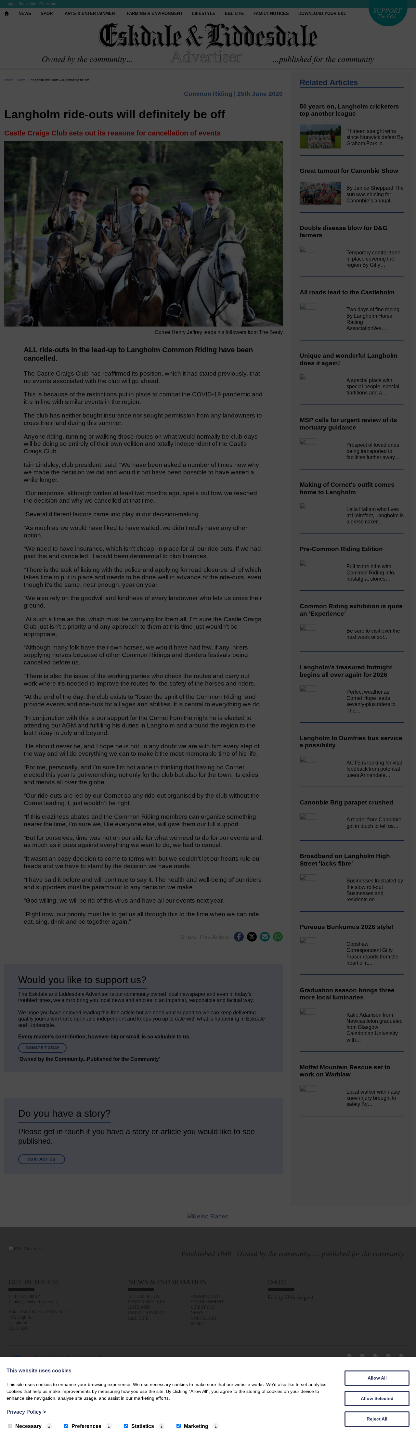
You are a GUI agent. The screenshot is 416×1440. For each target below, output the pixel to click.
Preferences (86, 1426)
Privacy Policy (26, 1412)
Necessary (28, 1426)
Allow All (377, 1378)
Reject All (377, 1418)
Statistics (142, 1426)
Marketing (196, 1426)
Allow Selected (377, 1398)
